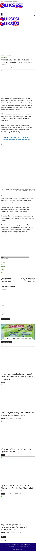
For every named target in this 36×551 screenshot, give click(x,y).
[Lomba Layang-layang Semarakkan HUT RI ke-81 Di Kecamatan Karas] (18, 396)
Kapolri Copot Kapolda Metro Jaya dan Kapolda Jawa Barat (27, 279)
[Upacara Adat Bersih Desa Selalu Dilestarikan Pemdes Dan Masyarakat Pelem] (18, 469)
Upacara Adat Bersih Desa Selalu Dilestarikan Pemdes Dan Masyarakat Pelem (17, 488)
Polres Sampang (25, 257)
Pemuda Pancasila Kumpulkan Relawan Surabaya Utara (7, 279)
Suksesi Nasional (20, 549)
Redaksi (6, 67)
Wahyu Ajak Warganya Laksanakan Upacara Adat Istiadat (16, 450)
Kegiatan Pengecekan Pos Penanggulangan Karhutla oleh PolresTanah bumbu (14, 527)
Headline (3, 382)
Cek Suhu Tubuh (16, 257)
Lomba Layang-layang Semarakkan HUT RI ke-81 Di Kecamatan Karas (18, 413)
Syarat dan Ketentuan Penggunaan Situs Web (18, 546)
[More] (18, 272)
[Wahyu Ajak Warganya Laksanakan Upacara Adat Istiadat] (18, 433)
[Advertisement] (18, 35)
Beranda (2, 55)
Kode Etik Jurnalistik (25, 544)
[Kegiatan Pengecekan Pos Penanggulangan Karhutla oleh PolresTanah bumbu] (18, 508)
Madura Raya (4, 57)
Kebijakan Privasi (15, 544)
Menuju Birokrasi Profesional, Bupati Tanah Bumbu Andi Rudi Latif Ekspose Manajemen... (17, 376)
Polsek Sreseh (4, 258)
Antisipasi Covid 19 (8, 257)
